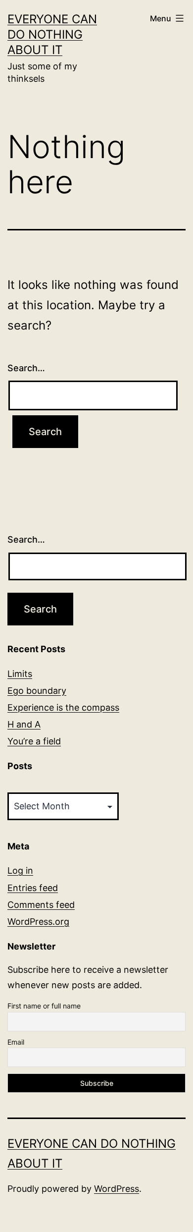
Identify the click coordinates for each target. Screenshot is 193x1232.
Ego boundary (36, 690)
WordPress (116, 1188)
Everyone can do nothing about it (52, 34)
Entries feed (32, 888)
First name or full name (44, 1006)
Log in (20, 870)
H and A (24, 724)
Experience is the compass (63, 707)
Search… (26, 368)
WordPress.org (38, 921)
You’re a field (34, 741)
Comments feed (41, 904)
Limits (19, 674)
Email (15, 1042)
